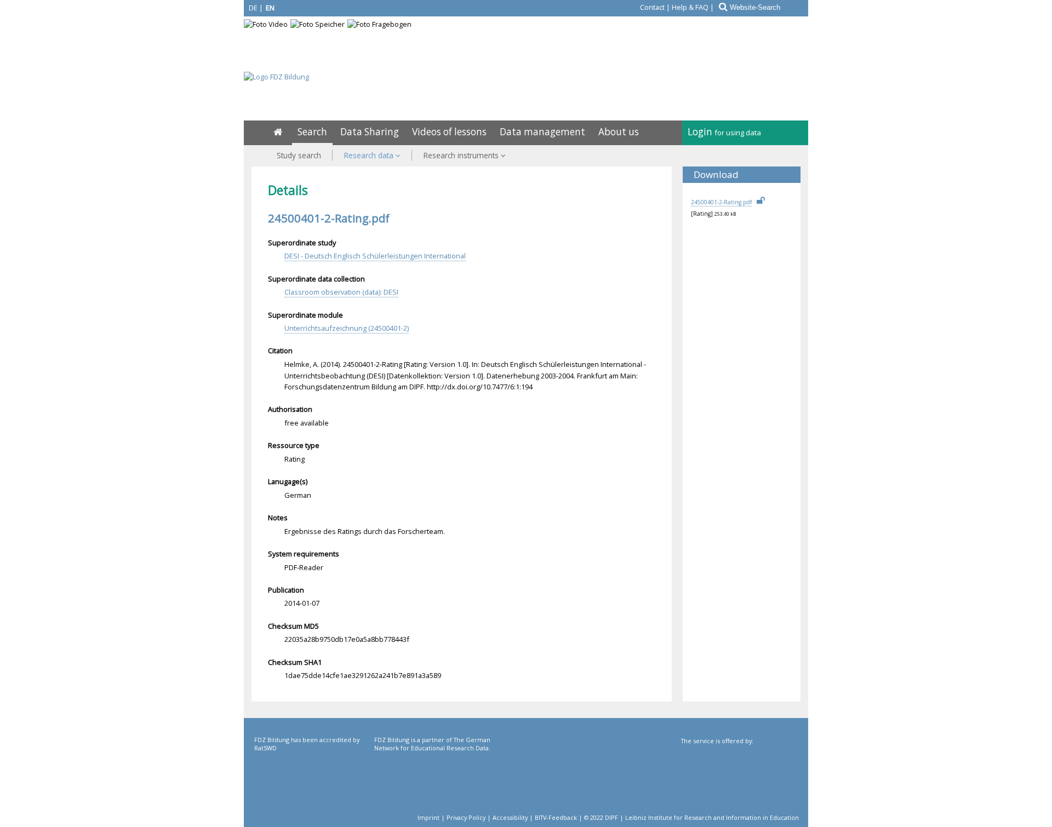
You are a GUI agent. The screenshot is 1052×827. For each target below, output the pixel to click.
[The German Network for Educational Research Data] (433, 780)
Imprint (428, 817)
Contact (652, 7)
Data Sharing (369, 131)
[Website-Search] (722, 7)
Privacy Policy (466, 817)
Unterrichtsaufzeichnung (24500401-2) (346, 328)
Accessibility (510, 817)
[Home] (277, 131)
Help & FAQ (690, 7)
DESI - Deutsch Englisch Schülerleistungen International (375, 256)
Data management (542, 131)
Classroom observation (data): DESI (341, 292)
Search (312, 131)
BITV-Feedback (556, 817)
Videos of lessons (449, 131)
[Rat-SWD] (313, 780)
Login (724, 131)
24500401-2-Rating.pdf (721, 202)
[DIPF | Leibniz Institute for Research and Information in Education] (739, 781)
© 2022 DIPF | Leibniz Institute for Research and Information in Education (691, 817)
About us (618, 131)
